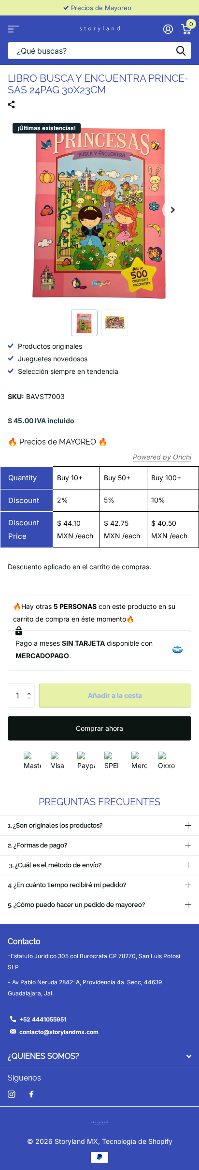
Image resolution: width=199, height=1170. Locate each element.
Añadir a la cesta (115, 695)
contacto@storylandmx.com (59, 1032)
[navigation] (84, 323)
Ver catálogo (13, 29)
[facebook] (31, 1094)
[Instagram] (11, 1094)
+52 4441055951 (42, 1019)
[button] (173, 210)
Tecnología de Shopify (137, 1141)
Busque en (180, 50)
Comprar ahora (99, 728)
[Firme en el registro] (168, 29)
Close (99, 1056)
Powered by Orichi (162, 457)
